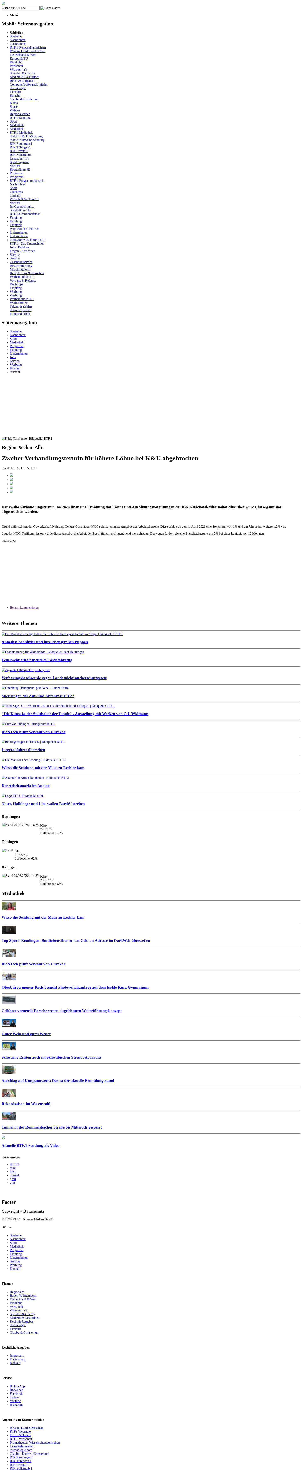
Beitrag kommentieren (24, 607)
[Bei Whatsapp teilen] (11, 484)
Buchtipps (16, 284)
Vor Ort (15, 166)
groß (13, 1179)
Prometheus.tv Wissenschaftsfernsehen (35, 1442)
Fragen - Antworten (22, 251)
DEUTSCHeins (20, 1435)
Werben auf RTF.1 (22, 277)
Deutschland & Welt (23, 55)
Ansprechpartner (20, 310)
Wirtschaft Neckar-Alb (24, 199)
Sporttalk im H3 (20, 169)
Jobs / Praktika (19, 247)
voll (12, 1182)
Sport (13, 121)
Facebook (16, 1393)
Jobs (13, 357)
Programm (16, 173)
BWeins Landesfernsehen (26, 1427)
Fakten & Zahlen (21, 306)
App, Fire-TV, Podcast (24, 228)
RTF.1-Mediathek (21, 132)
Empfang (16, 217)
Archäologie (18, 88)
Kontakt (15, 368)
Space (14, 106)
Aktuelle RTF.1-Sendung (26, 136)
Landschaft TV (20, 158)
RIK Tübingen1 (20, 147)
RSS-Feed (16, 1390)
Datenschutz (18, 1359)
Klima (14, 103)
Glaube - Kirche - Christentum (29, 1453)
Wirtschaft (16, 66)
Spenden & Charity (22, 73)
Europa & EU (19, 58)
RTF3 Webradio (20, 1431)
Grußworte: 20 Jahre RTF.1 (28, 240)
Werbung (16, 291)
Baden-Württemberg (23, 1295)
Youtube (15, 1401)
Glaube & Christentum (24, 99)
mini (13, 1168)
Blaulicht (16, 62)
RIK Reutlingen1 (21, 143)
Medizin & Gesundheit (24, 77)
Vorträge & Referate (23, 280)
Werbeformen (19, 302)
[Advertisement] (151, 406)
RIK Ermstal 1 (19, 1464)
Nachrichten (18, 40)
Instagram (16, 1404)
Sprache (15, 95)
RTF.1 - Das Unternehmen (27, 243)
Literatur (15, 92)
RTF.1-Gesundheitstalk (25, 214)
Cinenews (16, 191)
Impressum (17, 1355)
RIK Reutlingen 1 (21, 1457)
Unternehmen (19, 232)
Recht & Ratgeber (21, 80)
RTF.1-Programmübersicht (27, 180)
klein (13, 1171)
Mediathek (17, 125)
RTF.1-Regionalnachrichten (28, 47)
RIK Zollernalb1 (20, 154)
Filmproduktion (20, 314)
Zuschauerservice (21, 262)
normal (14, 1175)
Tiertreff (15, 195)
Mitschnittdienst (20, 269)
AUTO (14, 1164)
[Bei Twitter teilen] (11, 479)
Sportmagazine (19, 162)
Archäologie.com (21, 1450)
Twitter (14, 1397)
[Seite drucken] (11, 492)
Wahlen (15, 110)
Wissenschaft (18, 69)
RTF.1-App (17, 1386)
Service (15, 254)
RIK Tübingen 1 (20, 1461)
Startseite (16, 36)
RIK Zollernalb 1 (21, 1468)
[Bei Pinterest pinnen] (11, 488)
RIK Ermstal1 (19, 151)
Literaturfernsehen (21, 1446)
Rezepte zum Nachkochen (27, 273)
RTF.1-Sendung (20, 117)
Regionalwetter (20, 114)
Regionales (17, 1292)
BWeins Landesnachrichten (27, 51)
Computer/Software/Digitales (29, 84)
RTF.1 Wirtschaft (21, 1439)
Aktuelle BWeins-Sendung (27, 140)
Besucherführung (21, 265)
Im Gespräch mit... (22, 206)
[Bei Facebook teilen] (11, 475)
